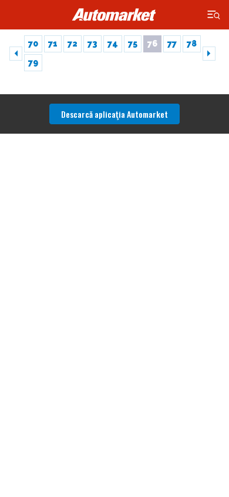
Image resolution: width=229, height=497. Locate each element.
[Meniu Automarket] (214, 15)
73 (92, 43)
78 (192, 43)
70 (33, 43)
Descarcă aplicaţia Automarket (114, 114)
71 (53, 43)
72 (73, 43)
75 (132, 43)
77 (172, 43)
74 (112, 43)
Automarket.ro (114, 14)
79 (33, 62)
